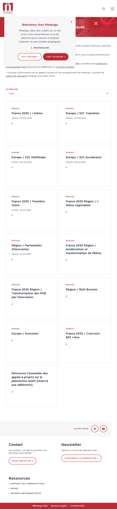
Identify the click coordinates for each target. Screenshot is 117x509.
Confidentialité (77, 506)
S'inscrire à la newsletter (80, 458)
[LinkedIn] (94, 428)
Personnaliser (41, 48)
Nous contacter (21, 461)
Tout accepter (54, 57)
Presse (14, 488)
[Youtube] (103, 428)
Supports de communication (27, 484)
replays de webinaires (16, 76)
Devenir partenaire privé (26, 493)
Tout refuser (29, 57)
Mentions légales (59, 506)
